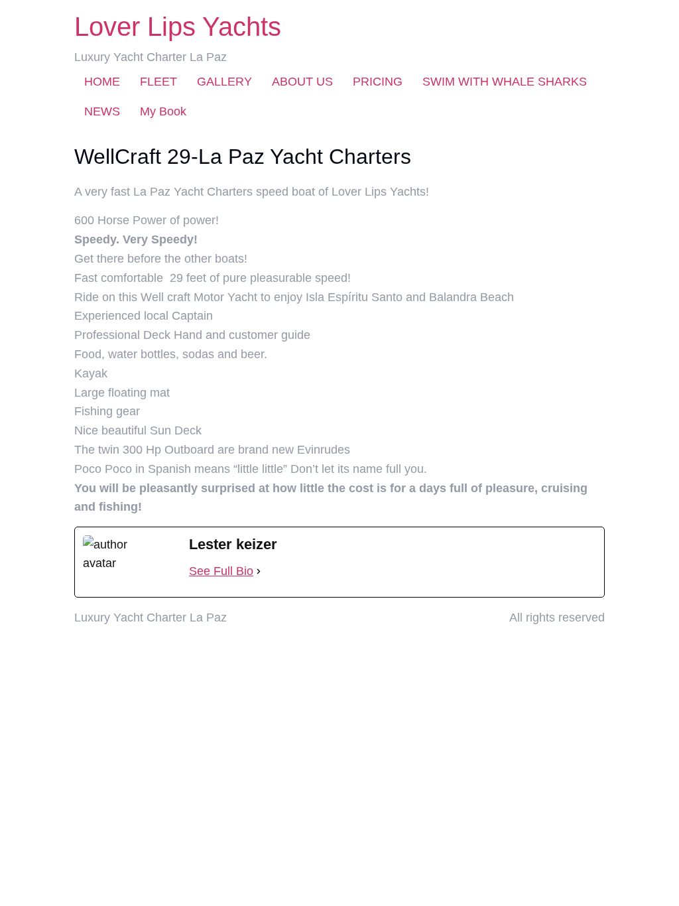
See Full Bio (221, 571)
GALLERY (224, 81)
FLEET (158, 81)
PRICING (377, 81)
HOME (102, 81)
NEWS (102, 111)
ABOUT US (302, 81)
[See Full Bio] (258, 571)
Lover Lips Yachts (177, 26)
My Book (163, 111)
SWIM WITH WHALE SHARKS (504, 81)
